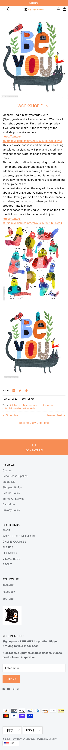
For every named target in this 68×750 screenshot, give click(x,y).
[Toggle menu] (3, 9)
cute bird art (19, 408)
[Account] (57, 9)
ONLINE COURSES (14, 541)
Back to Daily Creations (34, 422)
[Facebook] (4, 689)
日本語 (9, 730)
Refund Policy (11, 493)
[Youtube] (8, 689)
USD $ (30, 730)
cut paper (34, 405)
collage (24, 405)
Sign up (11, 678)
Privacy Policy (11, 510)
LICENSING (10, 553)
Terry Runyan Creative (22, 738)
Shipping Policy (12, 487)
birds (16, 405)
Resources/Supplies (15, 476)
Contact (7, 470)
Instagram (9, 584)
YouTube (8, 598)
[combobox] (11, 743)
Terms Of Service (13, 498)
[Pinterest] (18, 689)
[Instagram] (13, 689)
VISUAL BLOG (12, 558)
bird (11, 405)
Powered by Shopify (46, 738)
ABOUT (7, 564)
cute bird (7, 408)
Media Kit (9, 481)
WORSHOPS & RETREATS (19, 536)
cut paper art (47, 405)
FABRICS (8, 547)
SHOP (6, 530)
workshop (32, 408)
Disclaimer (9, 504)
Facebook (9, 591)
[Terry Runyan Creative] (34, 9)
